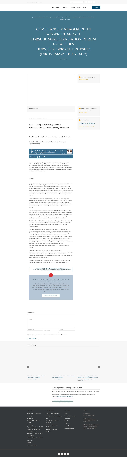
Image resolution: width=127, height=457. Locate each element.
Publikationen (49, 431)
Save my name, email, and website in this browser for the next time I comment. (47, 334)
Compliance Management (35, 17)
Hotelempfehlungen (69, 428)
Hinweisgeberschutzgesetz (48, 17)
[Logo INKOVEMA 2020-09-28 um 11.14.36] (35, 4)
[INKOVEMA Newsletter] (89, 123)
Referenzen (67, 418)
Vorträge (29, 442)
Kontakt (66, 420)
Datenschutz (67, 425)
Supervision (30, 440)
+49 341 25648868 (30, 2)
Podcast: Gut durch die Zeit (52, 413)
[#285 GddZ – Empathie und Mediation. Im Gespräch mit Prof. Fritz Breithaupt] (63, 352)
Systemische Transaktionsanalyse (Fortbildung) (35, 434)
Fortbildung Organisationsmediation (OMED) (35, 426)
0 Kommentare (33, 379)
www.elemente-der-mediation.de (65, 396)
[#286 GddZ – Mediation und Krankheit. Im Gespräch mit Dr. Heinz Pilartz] (38, 352)
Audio (66, 17)
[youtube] (94, 2)
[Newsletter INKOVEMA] (89, 78)
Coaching (29, 416)
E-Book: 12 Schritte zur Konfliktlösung (51, 426)
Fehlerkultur (77, 17)
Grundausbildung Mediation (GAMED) (34, 421)
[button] (96, 7)
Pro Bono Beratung (31, 445)
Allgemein (63, 17)
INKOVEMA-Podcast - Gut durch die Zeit (86, 17)
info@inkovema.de (38, 2)
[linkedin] (86, 2)
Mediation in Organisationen (34, 413)
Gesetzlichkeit (41, 17)
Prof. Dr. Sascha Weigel (70, 416)
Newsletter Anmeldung (51, 429)
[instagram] (91, 2)
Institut (66, 413)
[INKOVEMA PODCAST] (89, 111)
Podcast (95, 17)
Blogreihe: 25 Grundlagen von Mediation (53, 421)
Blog (47, 418)
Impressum (67, 423)
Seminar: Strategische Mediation (35, 437)
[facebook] (89, 2)
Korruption (54, 17)
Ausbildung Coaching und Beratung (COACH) (33, 430)
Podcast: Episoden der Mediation (54, 416)
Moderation (30, 418)
